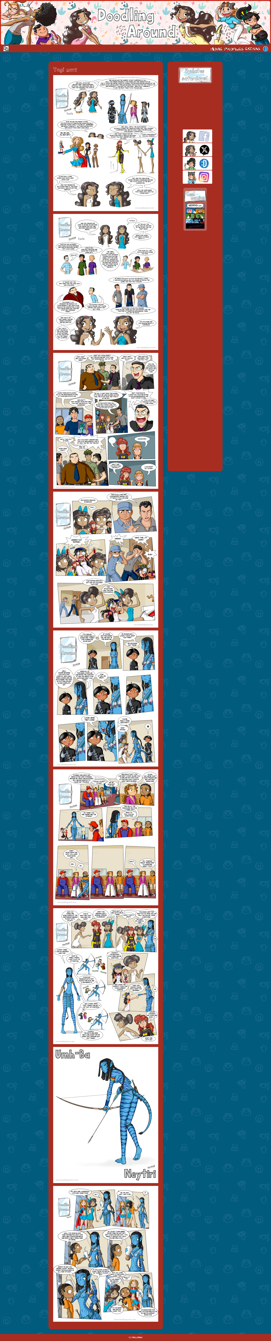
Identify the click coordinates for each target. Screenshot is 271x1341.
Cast (233, 49)
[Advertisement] (195, 106)
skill (192, 163)
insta (192, 177)
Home (216, 49)
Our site (265, 49)
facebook (192, 136)
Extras (253, 49)
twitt (192, 150)
